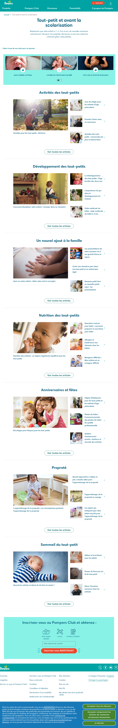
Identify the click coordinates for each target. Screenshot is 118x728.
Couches (3, 676)
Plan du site (64, 684)
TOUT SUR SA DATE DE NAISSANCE (95, 75)
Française (101, 676)
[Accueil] (7, 2)
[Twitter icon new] (100, 667)
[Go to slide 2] (60, 80)
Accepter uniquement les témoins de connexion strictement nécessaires (99, 714)
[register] (110, 3)
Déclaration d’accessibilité (40, 693)
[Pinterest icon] (116, 667)
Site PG (62, 688)
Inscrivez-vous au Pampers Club (43, 676)
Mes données (64, 676)
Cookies (62, 680)
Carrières (33, 684)
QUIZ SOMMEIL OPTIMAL (23, 75)
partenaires (49, 707)
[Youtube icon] (111, 667)
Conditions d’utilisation (39, 688)
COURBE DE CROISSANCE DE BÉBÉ (59, 75)
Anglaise (110, 676)
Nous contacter (36, 680)
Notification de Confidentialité (42, 697)
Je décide (99, 723)
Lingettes (4, 680)
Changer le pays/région (98, 680)
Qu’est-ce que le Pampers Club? (13, 684)
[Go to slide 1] (58, 80)
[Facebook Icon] (105, 667)
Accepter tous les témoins (99, 706)
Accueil (6, 15)
